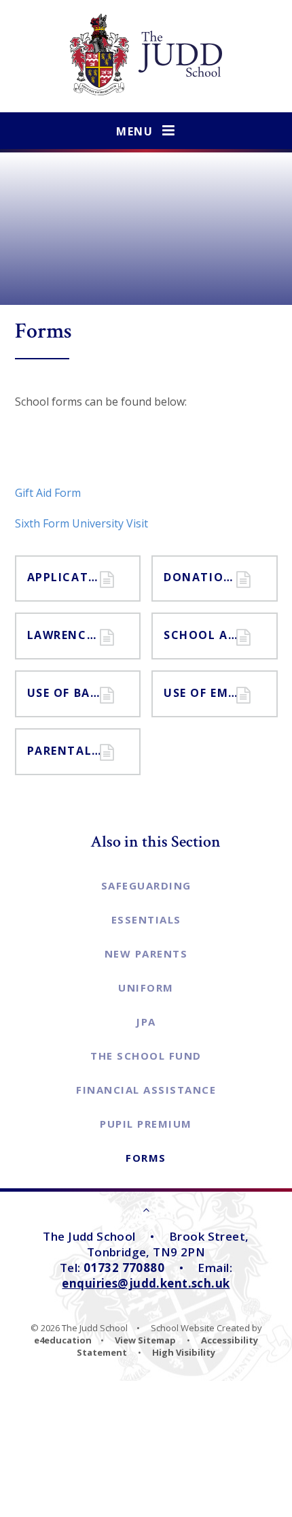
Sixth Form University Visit (81, 523)
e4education (63, 1340)
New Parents (146, 953)
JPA (146, 1021)
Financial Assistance (146, 1089)
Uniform (146, 987)
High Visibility (183, 1352)
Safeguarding (146, 885)
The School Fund (146, 1055)
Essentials (146, 919)
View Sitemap (145, 1340)
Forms (146, 1157)
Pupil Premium (146, 1123)
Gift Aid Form (48, 492)
